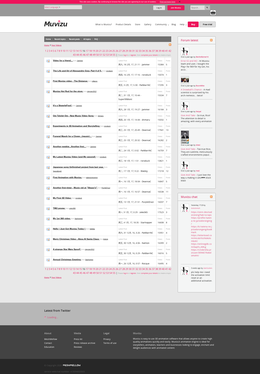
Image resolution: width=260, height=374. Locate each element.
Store (137, 24)
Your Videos (56, 45)
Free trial (207, 24)
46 (84, 54)
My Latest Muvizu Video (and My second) (74, 157)
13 (74, 51)
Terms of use (109, 343)
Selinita (92, 229)
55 (114, 54)
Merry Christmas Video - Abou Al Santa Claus (76, 239)
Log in (159, 7)
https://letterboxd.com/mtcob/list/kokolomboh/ (201, 238)
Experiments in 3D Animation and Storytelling (76, 126)
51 (100, 54)
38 (156, 51)
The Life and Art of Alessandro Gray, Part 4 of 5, (77, 71)
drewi (198, 145)
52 (104, 54)
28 (123, 51)
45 (81, 54)
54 (110, 54)
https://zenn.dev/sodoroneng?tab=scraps (201, 213)
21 (100, 51)
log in (125, 55)
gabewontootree (92, 177)
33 (140, 51)
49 (94, 54)
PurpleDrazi (106, 188)
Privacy (106, 339)
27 (120, 51)
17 (87, 51)
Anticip (105, 239)
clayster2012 (91, 91)
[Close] (180, 2)
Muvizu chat (189, 197)
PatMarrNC (145, 85)
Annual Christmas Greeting (67, 259)
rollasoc (95, 81)
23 (107, 51)
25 (113, 51)
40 (163, 51)
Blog (174, 24)
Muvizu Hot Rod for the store (68, 91)
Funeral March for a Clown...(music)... (72, 136)
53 (107, 54)
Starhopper (79, 219)
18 (90, 51)
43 (74, 54)
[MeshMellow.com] (71, 365)
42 (170, 51)
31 (133, 51)
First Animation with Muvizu (67, 177)
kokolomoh (195, 208)
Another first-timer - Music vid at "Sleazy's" (75, 187)
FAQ (96, 39)
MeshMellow (50, 339)
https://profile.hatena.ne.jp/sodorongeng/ (201, 220)
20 (97, 51)
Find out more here (167, 2)
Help (182, 24)
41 (166, 51)
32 (136, 51)
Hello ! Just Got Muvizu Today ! (69, 229)
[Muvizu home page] (55, 23)
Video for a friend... (63, 60)
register (133, 55)
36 (150, 51)
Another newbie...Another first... (69, 146)
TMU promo (59, 208)
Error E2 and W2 (189, 60)
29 (126, 51)
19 (93, 51)
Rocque (145, 263)
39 (160, 51)
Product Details (123, 24)
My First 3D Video (62, 198)
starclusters (207, 268)
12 (70, 51)
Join (176, 7)
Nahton (145, 243)
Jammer (80, 61)
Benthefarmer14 (202, 57)
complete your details (149, 55)
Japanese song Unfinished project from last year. (78, 167)
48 (91, 54)
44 (77, 54)
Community (161, 24)
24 (110, 51)
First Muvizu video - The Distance (70, 81)
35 (146, 51)
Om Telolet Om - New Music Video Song (73, 116)
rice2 (198, 171)
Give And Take (188, 115)
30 (130, 51)
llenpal (198, 111)
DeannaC (146, 130)
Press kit (78, 339)
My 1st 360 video (62, 218)
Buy (193, 24)
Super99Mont (125, 99)
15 (80, 51)
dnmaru (101, 116)
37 (153, 51)
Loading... (52, 317)
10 (64, 51)
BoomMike (200, 86)
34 (143, 51)
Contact (48, 343)
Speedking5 (57, 171)
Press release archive (84, 343)
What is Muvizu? (103, 24)
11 (67, 51)
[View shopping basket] (213, 12)
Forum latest (189, 40)
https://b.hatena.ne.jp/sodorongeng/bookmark (201, 229)
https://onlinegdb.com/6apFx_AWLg (201, 245)
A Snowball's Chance (191, 89)
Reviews (78, 346)
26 (117, 51)
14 (77, 51)
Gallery (147, 24)
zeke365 (72, 208)
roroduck (109, 71)
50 (97, 54)
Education (49, 346)
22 (103, 51)
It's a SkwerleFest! (62, 105)
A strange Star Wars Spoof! (67, 249)
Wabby (144, 171)
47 (87, 54)
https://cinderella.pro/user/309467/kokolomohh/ (201, 252)
